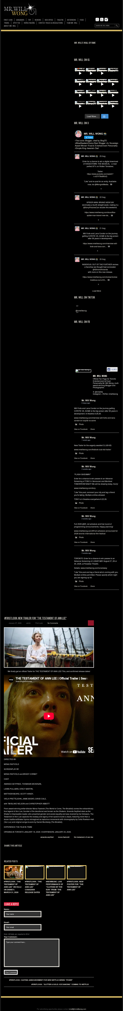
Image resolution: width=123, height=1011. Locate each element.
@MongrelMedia (101, 184)
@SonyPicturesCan (91, 207)
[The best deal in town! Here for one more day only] (113, 106)
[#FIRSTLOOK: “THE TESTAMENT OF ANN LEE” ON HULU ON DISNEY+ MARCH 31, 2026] (13, 872)
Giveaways (20, 20)
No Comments (53, 623)
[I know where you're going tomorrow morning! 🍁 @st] (80, 73)
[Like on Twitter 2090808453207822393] (93, 251)
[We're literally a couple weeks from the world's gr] (102, 73)
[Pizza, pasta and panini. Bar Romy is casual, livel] (80, 95)
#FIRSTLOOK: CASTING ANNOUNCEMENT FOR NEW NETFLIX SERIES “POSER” (41, 980)
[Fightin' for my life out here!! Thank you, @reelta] (113, 73)
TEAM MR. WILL (72, 23)
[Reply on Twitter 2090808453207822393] (83, 251)
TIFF (29, 20)
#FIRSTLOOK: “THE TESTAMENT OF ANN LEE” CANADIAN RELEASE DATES (33, 887)
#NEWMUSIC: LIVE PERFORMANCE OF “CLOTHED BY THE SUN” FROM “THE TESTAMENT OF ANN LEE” (54, 888)
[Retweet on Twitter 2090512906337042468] (88, 284)
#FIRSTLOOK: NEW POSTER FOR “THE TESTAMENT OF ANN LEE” (75, 885)
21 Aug (102, 228)
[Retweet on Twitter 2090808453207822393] (88, 251)
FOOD (82, 20)
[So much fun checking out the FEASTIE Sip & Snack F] (91, 84)
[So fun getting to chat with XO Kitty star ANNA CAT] (113, 84)
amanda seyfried (47, 837)
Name (7, 909)
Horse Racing (29, 23)
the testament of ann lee (83, 837)
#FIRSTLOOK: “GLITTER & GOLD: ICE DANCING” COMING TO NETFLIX (60, 984)
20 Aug (102, 259)
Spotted (16, 23)
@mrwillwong (81, 310)
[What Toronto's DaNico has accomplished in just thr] (80, 84)
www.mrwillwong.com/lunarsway (94, 568)
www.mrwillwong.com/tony (85, 488)
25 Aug (102, 156)
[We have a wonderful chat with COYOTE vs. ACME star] (91, 95)
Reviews (38, 20)
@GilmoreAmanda (100, 269)
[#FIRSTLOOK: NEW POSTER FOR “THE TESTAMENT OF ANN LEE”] (76, 872)
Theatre (60, 20)
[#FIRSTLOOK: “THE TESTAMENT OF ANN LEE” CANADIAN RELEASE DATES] (34, 872)
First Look (8, 20)
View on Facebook (81, 429)
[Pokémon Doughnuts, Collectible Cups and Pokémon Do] (80, 106)
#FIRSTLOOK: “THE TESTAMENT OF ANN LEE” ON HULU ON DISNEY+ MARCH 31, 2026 (12, 887)
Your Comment (11, 936)
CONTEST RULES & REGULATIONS (51, 23)
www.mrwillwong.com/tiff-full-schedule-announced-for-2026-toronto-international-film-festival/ (96, 532)
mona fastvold (63, 837)
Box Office (49, 20)
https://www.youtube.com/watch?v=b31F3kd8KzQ (100, 175)
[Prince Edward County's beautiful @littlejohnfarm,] (91, 106)
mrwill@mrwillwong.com (77, 1009)
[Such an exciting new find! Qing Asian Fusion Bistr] (102, 95)
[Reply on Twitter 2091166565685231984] (83, 220)
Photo (81, 424)
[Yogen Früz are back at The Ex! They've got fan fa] (91, 73)
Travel (6, 23)
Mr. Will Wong (89, 400)
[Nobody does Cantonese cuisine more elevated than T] (113, 95)
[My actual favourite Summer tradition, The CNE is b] (102, 84)
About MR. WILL (10, 26)
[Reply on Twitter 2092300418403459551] (83, 189)
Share (92, 429)
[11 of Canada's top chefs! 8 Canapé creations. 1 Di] (102, 106)
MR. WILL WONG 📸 (89, 156)
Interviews (71, 20)
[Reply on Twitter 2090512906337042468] (83, 284)
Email (7, 922)
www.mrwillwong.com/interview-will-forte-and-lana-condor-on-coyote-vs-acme (95, 419)
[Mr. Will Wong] (83, 370)
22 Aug (102, 197)
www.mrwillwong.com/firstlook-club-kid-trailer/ (92, 449)
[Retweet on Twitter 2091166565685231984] (88, 220)
